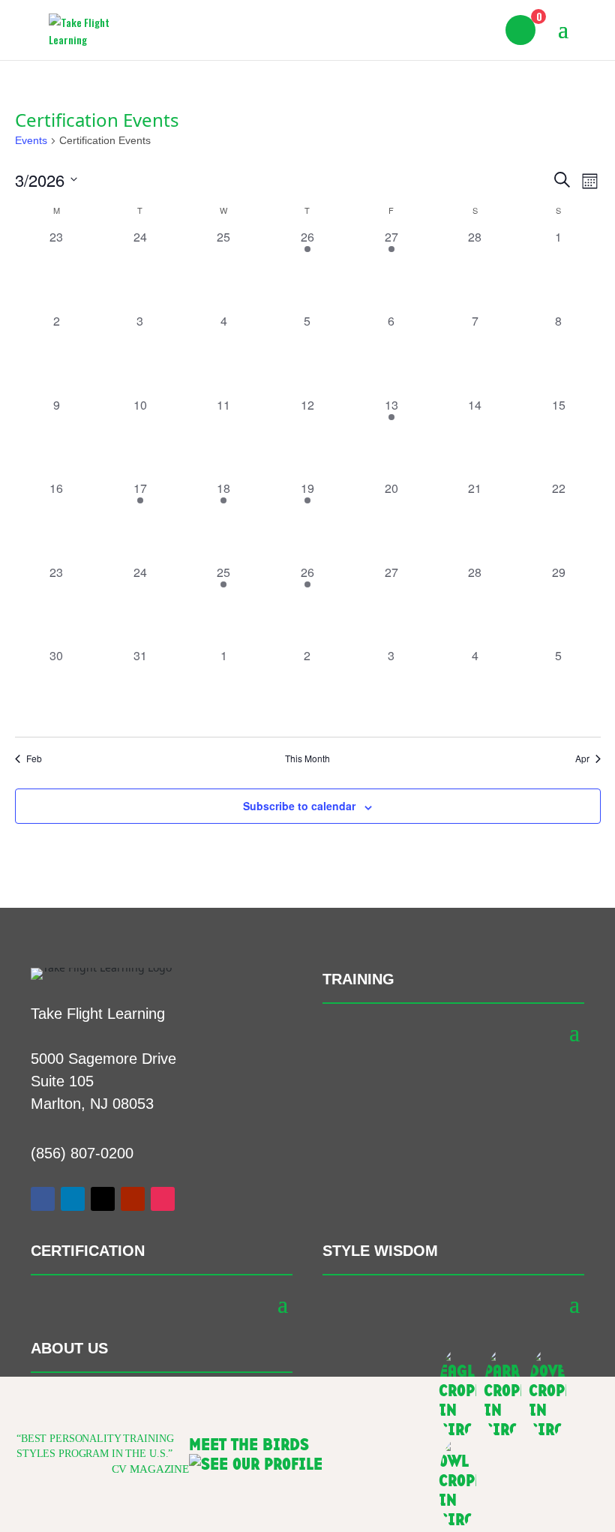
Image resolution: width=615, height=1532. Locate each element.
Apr (582, 758)
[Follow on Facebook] (43, 1199)
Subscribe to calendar (299, 805)
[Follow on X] (103, 1199)
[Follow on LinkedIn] (73, 1199)
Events (31, 140)
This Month (307, 758)
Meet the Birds (249, 1444)
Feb (34, 758)
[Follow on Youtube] (133, 1199)
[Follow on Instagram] (163, 1199)
